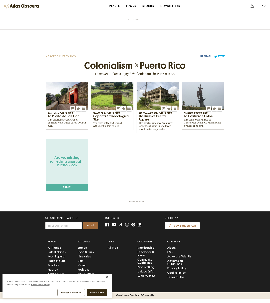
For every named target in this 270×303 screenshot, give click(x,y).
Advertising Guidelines (175, 262)
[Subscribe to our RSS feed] (139, 225)
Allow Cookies (97, 292)
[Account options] (252, 6)
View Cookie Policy (40, 284)
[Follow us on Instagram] (127, 225)
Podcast (83, 269)
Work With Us (146, 275)
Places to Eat (56, 260)
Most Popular (56, 256)
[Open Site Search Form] (264, 6)
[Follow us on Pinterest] (133, 225)
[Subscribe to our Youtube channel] (114, 225)
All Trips (113, 247)
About (171, 247)
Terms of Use (175, 277)
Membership (146, 247)
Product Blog (146, 267)
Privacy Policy (176, 268)
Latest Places (57, 252)
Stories (82, 247)
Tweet (222, 56)
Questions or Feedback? (135, 295)
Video (82, 265)
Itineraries (84, 256)
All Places (54, 247)
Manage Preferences (71, 292)
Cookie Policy (176, 272)
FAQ (169, 252)
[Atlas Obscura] (22, 6)
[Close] (106, 277)
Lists (80, 260)
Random (53, 265)
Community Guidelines (145, 261)
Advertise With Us (179, 256)
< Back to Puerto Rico (61, 56)
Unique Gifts (146, 271)
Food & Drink (86, 252)
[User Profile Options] (252, 6)
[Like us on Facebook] (107, 225)
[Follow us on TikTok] (121, 225)
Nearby (53, 269)
